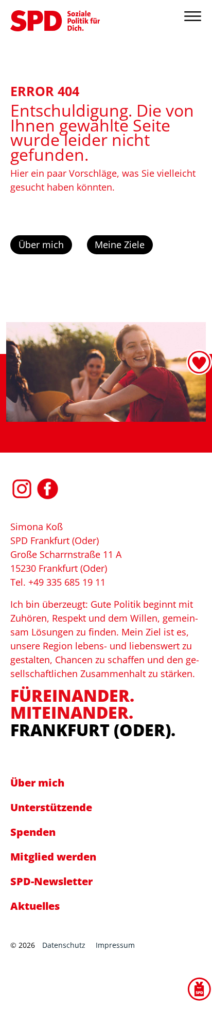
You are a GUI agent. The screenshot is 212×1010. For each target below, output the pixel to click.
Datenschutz (63, 945)
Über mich (41, 244)
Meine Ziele (120, 244)
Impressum (115, 945)
